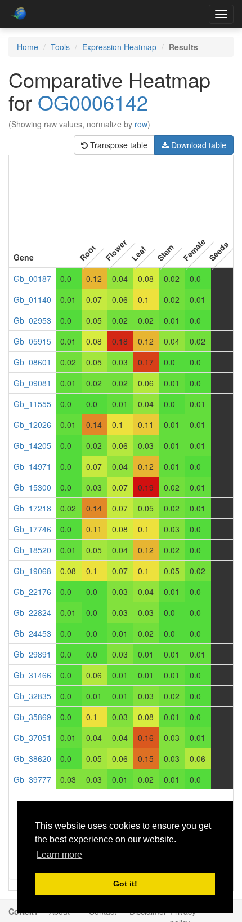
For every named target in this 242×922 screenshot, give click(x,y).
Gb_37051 (32, 737)
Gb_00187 (32, 278)
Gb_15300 (32, 487)
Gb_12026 (32, 424)
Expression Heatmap (119, 46)
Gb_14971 (32, 466)
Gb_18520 (32, 549)
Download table (197, 145)
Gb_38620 (32, 758)
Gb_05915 (32, 341)
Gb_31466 (32, 675)
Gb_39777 (32, 779)
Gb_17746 (32, 529)
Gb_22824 (32, 612)
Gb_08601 (32, 362)
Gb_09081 (32, 383)
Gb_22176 (32, 591)
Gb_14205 (32, 445)
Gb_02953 (32, 320)
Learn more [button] (59, 854)
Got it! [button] (125, 883)
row (141, 124)
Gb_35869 (32, 716)
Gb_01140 (32, 299)
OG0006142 (93, 101)
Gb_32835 (32, 696)
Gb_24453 (32, 633)
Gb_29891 (32, 654)
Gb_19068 (32, 570)
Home (27, 46)
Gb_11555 (32, 403)
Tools (60, 46)
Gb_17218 (32, 508)
